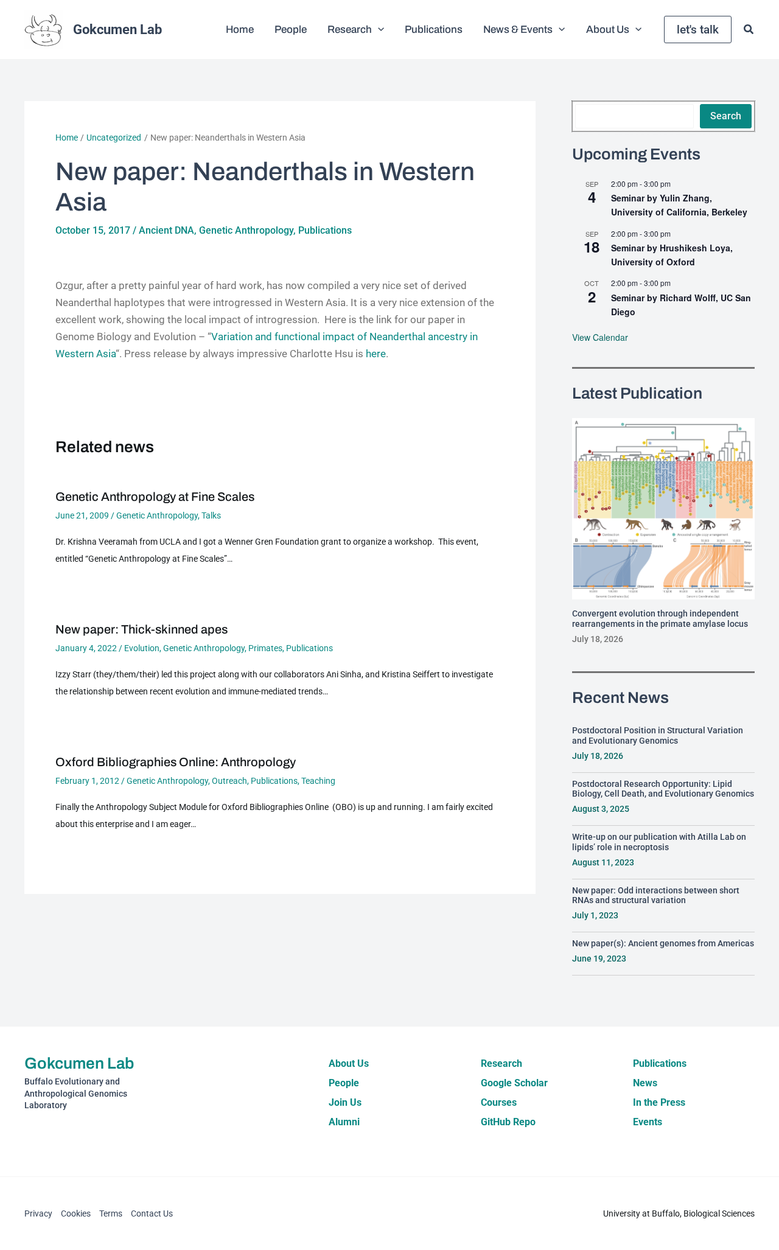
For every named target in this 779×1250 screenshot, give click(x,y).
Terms (110, 1213)
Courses (499, 1102)
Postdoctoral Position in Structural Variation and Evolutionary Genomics (657, 735)
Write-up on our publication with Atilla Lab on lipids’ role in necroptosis (659, 842)
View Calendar (600, 337)
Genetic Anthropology (246, 230)
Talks (211, 515)
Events (647, 1122)
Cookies (76, 1213)
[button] (378, 30)
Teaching (318, 781)
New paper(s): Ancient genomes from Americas (663, 943)
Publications (325, 230)
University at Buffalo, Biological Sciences (679, 1213)
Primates (265, 648)
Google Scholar (514, 1083)
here (376, 353)
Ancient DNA (166, 230)
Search (725, 116)
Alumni (344, 1122)
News (645, 1083)
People (344, 1083)
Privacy (38, 1213)
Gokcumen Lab (117, 29)
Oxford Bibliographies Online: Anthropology (175, 762)
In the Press (659, 1102)
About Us (349, 1063)
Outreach (229, 781)
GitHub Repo (508, 1122)
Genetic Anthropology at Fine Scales (154, 496)
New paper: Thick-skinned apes (141, 629)
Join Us (345, 1102)
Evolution (141, 648)
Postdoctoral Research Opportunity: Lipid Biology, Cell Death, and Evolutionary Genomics (663, 789)
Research (501, 1063)
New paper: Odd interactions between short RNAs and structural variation (655, 895)
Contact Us (152, 1213)
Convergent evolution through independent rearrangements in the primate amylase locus (660, 619)
